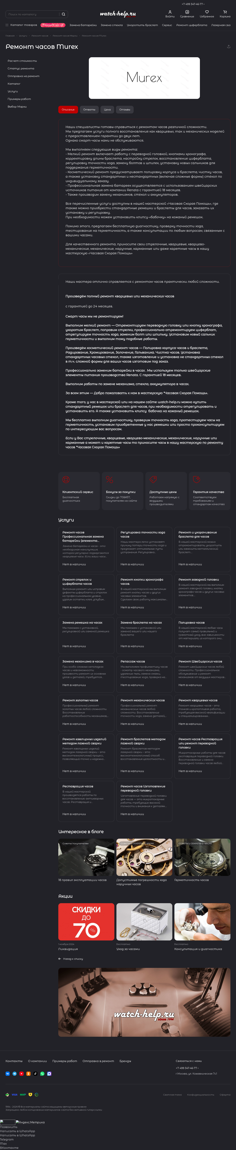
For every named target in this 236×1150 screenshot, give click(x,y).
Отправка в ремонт (98, 1061)
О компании (37, 1061)
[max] (49, 1074)
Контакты (14, 1061)
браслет (122, 406)
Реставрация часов (77, 786)
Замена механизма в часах (82, 661)
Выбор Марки (17, 106)
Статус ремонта (21, 68)
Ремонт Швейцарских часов (200, 661)
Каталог (14, 83)
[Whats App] (42, 1074)
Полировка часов (192, 622)
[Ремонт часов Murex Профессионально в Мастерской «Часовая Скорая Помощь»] (144, 78)
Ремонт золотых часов (80, 700)
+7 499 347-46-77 (192, 4)
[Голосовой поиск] (55, 14)
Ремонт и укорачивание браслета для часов (198, 534)
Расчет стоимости (22, 60)
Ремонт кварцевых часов (198, 700)
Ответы (89, 109)
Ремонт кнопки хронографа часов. (142, 581)
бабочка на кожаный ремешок (173, 411)
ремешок (99, 406)
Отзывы (124, 109)
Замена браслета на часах (141, 622)
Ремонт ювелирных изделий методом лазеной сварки (84, 741)
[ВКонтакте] (8, 1074)
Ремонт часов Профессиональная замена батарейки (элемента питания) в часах (83, 537)
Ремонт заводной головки (199, 579)
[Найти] (63, 14)
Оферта (225, 1094)
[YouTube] (21, 1074)
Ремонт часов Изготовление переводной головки (143, 788)
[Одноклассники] (28, 1074)
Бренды (125, 1061)
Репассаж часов (133, 661)
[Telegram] (14, 1074)
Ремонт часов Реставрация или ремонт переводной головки (200, 743)
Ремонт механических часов (143, 700)
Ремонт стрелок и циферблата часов (77, 581)
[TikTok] (35, 1074)
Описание (68, 109)
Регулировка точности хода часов (143, 534)
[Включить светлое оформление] (229, 4)
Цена (107, 109)
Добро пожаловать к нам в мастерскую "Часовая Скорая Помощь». (151, 393)
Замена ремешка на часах (82, 622)
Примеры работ (19, 99)
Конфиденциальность (200, 1094)
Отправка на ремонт (23, 76)
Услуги (13, 91)
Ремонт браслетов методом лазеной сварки (143, 741)
